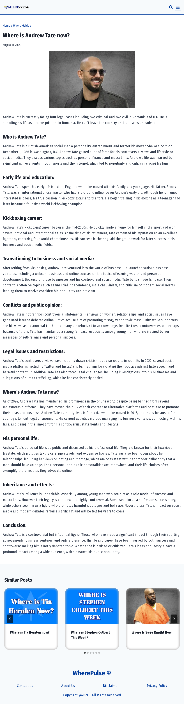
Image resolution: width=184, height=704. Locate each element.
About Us (68, 686)
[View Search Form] (170, 7)
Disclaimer (111, 686)
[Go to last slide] (10, 619)
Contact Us (25, 686)
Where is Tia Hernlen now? (30, 632)
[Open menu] (178, 7)
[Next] (174, 619)
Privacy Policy (157, 686)
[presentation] (31, 606)
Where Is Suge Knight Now (152, 632)
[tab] (85, 653)
